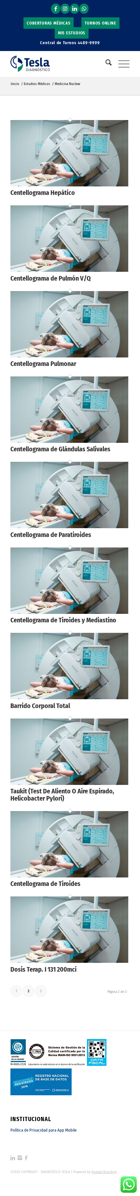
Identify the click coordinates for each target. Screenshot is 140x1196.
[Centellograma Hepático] (69, 185)
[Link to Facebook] (55, 9)
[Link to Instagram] (65, 9)
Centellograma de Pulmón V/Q (50, 278)
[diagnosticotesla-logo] (57, 64)
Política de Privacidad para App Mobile (43, 1130)
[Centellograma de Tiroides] (69, 876)
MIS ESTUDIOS (71, 32)
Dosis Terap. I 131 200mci (43, 969)
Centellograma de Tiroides (45, 884)
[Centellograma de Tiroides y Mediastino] (69, 612)
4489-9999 (89, 42)
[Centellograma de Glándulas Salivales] (69, 441)
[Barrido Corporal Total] (69, 697)
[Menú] (121, 63)
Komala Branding (104, 1172)
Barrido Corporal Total (40, 706)
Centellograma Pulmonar (43, 364)
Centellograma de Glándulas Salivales (60, 449)
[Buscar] (105, 63)
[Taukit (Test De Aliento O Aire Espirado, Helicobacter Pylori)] (69, 783)
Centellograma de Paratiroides (50, 535)
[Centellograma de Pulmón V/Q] (69, 270)
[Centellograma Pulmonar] (69, 356)
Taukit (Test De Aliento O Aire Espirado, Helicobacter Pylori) (62, 794)
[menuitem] (48, 23)
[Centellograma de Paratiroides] (69, 526)
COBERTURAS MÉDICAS (48, 23)
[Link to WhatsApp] (84, 9)
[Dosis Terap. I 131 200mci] (69, 961)
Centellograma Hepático (42, 193)
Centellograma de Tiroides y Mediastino (63, 620)
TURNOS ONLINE (100, 23)
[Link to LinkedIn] (74, 9)
